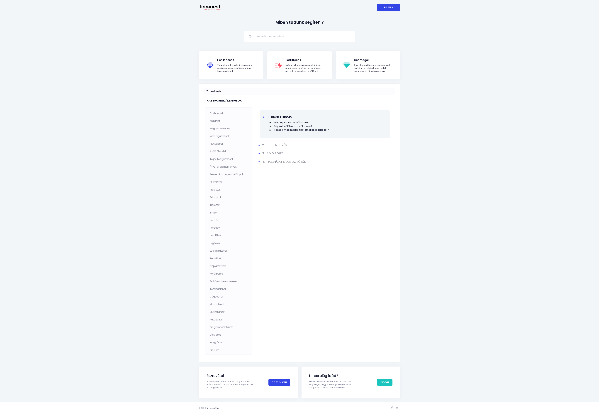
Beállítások (293, 60)
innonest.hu (213, 408)
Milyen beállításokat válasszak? (293, 126)
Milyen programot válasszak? (291, 122)
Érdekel (384, 382)
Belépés (388, 7)
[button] (324, 116)
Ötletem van (279, 382)
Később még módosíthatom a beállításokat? (301, 129)
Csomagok (361, 60)
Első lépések (225, 60)
